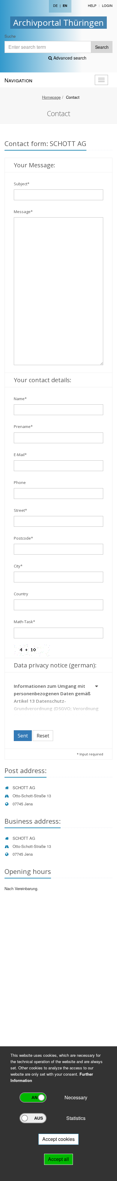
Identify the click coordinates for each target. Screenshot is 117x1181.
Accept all (58, 1159)
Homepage (51, 97)
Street (20, 510)
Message (23, 211)
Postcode (23, 538)
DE (55, 5)
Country (21, 593)
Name (20, 398)
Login (107, 5)
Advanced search (69, 58)
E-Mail (20, 454)
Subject (21, 183)
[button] (97, 687)
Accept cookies (58, 1139)
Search (102, 47)
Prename (23, 426)
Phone (20, 482)
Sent (23, 735)
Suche (10, 36)
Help (92, 5)
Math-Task (24, 621)
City (18, 566)
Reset (43, 735)
